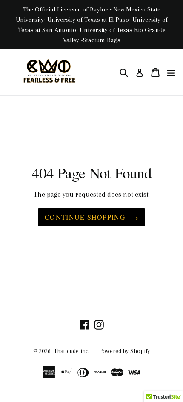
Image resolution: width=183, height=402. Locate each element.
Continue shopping (85, 216)
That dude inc (71, 350)
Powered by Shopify (124, 350)
